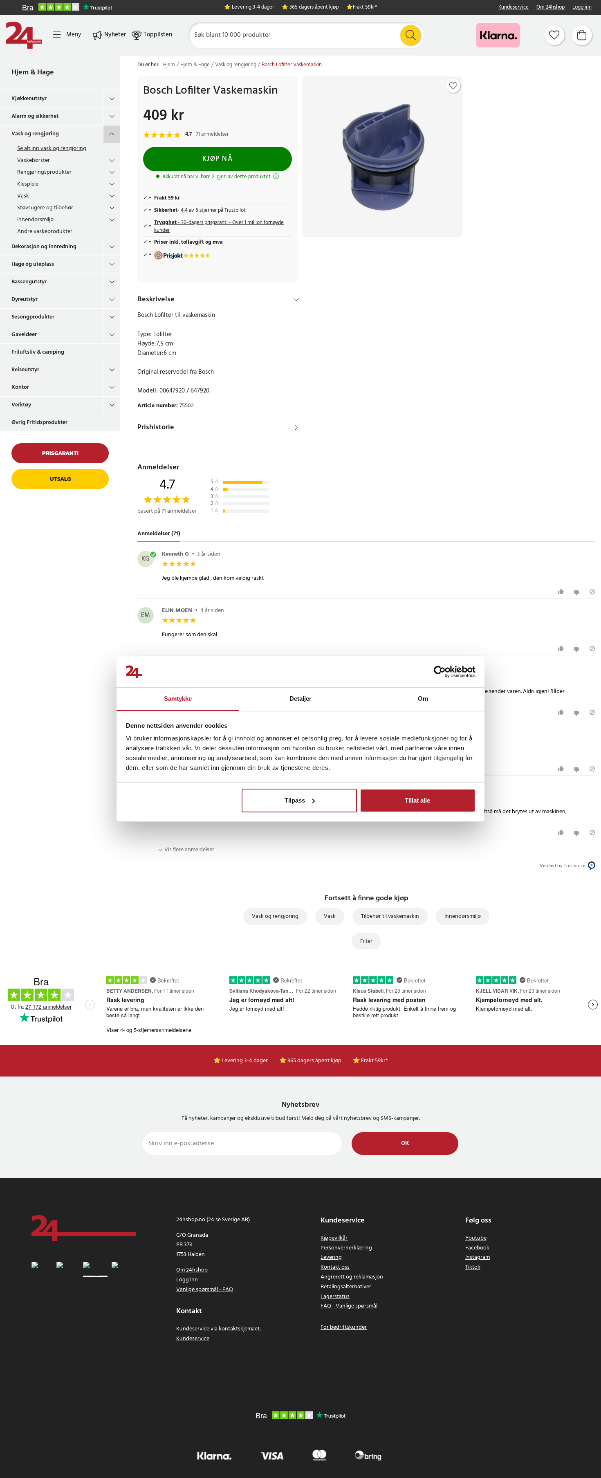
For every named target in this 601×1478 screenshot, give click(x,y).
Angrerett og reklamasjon (352, 1277)
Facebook (477, 1248)
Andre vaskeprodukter (44, 231)
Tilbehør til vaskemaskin (390, 916)
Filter (366, 941)
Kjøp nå (217, 158)
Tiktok (472, 1267)
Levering (331, 1257)
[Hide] (296, 300)
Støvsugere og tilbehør (45, 208)
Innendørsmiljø (35, 219)
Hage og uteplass (32, 264)
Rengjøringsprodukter (44, 172)
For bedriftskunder (344, 1327)
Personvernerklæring (346, 1248)
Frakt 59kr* (365, 7)
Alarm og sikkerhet (34, 116)
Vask (23, 196)
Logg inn (582, 7)
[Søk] (410, 35)
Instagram (477, 1257)
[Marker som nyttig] (562, 592)
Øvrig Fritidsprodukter (39, 422)
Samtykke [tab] (178, 698)
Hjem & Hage (32, 72)
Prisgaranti (60, 453)
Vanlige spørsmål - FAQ (204, 1289)
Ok (405, 1143)
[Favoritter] (554, 35)
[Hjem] (24, 35)
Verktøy (21, 405)
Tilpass (295, 800)
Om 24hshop (550, 7)
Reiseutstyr (25, 370)
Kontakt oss (335, 1267)
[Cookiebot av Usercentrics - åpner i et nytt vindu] (439, 672)
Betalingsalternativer (346, 1287)
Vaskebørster (33, 160)
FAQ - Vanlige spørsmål (349, 1306)
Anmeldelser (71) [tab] (158, 533)
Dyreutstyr (24, 299)
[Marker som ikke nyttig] (577, 592)
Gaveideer (24, 334)
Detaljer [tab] (300, 698)
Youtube (476, 1238)
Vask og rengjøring (35, 134)
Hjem (169, 65)
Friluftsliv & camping (37, 352)
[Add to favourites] (453, 86)
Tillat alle (417, 800)
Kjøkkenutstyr (29, 98)
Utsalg (60, 479)
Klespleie (27, 184)
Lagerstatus (335, 1296)
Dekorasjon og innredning (43, 246)
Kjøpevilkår (334, 1238)
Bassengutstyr (29, 282)
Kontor (20, 387)
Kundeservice (513, 7)
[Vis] (296, 428)
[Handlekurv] (582, 35)
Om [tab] (423, 698)
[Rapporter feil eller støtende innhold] (592, 592)
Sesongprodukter (32, 317)
